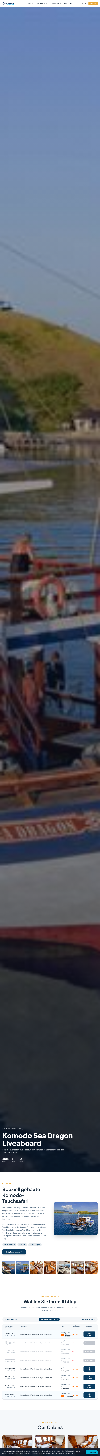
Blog (71, 3)
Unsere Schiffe (42, 3)
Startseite (30, 3)
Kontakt (93, 3)
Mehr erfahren (70, 1453)
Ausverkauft (89, 1343)
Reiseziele (55, 3)
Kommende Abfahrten (48, 1319)
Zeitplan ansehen (13, 1252)
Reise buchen (89, 1334)
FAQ (65, 3)
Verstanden (92, 1452)
